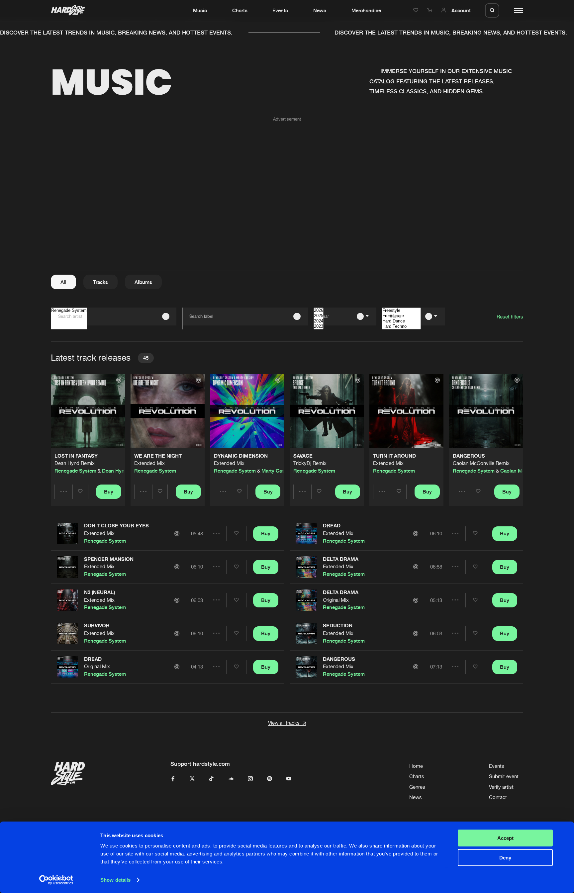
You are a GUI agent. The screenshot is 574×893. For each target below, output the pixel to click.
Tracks (100, 282)
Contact (498, 797)
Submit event (504, 776)
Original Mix (97, 666)
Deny (505, 857)
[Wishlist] (416, 10)
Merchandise (366, 10)
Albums (143, 282)
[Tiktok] (211, 779)
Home (416, 766)
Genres (417, 787)
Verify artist (501, 787)
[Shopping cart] (430, 10)
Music (200, 10)
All (63, 282)
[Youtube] (288, 779)
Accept (505, 838)
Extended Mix (149, 463)
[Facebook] (172, 779)
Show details (115, 880)
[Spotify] (269, 779)
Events (280, 10)
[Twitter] (192, 779)
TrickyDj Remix (310, 463)
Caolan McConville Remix (481, 463)
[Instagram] (250, 779)
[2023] (318, 326)
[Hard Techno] (401, 326)
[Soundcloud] (231, 779)
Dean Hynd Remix (74, 463)
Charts (239, 10)
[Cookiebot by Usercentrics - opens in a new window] (56, 880)
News (319, 10)
